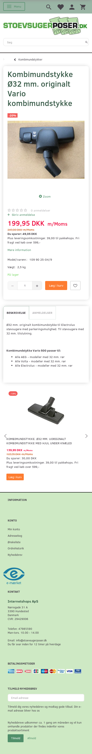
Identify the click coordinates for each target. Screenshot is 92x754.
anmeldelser (40, 210)
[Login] (72, 7)
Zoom (47, 196)
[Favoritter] (60, 7)
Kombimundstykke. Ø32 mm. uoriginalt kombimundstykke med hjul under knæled (39, 441)
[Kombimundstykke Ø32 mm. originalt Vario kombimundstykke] (46, 149)
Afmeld (31, 738)
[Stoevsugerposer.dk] (45, 25)
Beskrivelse (16, 313)
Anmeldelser (42, 313)
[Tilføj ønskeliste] (75, 285)
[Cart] (83, 7)
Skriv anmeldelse (23, 215)
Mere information (19, 250)
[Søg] (86, 42)
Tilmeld (15, 738)
